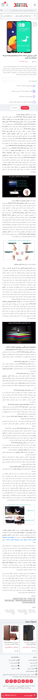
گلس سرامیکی (31, 599)
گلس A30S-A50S (9, 600)
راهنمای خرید (14, 657)
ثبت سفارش (14, 669)
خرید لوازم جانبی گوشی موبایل (23, 16)
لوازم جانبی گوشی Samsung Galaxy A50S (22, 612)
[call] (7, 681)
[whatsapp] (23, 681)
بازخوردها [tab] (15, 108)
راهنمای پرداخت (14, 663)
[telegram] (31, 681)
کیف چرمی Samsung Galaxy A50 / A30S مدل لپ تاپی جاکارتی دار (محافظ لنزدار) (11, 643)
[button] (34, 639)
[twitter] (15, 681)
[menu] (35, 5)
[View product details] (35, 651)
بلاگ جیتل (33, 666)
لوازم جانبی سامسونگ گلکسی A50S (16, 540)
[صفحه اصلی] (34, 16)
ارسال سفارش (14, 666)
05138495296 (30, 671)
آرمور (33, 62)
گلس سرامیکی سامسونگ (19, 599)
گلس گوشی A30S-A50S (28, 602)
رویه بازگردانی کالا (13, 660)
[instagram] (27, 681)
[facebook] (19, 681)
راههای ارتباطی (32, 660)
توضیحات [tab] (24, 108)
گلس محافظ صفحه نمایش (32, 611)
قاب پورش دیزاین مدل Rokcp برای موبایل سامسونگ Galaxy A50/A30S (30, 643)
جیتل (34, 657)
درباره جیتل (33, 663)
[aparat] (11, 681)
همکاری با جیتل (31, 669)
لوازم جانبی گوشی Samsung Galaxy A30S (10, 612)
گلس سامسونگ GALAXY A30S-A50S (25, 600)
